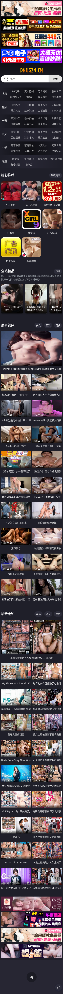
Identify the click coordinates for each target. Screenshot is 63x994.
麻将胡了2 (15, 97)
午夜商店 (29, 158)
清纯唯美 (29, 137)
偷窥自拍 (15, 131)
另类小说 (29, 151)
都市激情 (15, 145)
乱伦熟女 (42, 124)
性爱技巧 (56, 151)
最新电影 (7, 614)
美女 (38, 325)
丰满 (38, 614)
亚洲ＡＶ (15, 104)
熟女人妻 (15, 110)
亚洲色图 (29, 131)
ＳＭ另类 (56, 110)
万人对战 (42, 91)
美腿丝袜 (15, 137)
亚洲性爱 (15, 118)
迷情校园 (15, 151)
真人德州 (29, 91)
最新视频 (7, 325)
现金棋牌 (42, 97)
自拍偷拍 (29, 104)
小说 (4, 148)
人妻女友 (42, 145)
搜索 (55, 78)
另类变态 (56, 124)
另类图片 (56, 137)
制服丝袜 (15, 124)
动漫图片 (56, 131)
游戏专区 (56, 91)
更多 (58, 325)
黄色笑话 (42, 151)
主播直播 (42, 110)
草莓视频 (42, 158)
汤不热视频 (56, 158)
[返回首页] (58, 987)
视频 (4, 107)
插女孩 (15, 158)
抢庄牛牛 (56, 97)
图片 (4, 134)
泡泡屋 (29, 164)
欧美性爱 (56, 118)
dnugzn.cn (31, 70)
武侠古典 (56, 145)
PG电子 (15, 91)
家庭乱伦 (29, 145)
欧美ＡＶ (42, 104)
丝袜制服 (29, 110)
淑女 (48, 614)
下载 (58, 271)
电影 (4, 121)
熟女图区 (42, 137)
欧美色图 (42, 131)
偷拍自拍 (29, 118)
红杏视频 (15, 164)
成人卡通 (42, 118)
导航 (4, 161)
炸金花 (29, 97)
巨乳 (48, 325)
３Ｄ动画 (56, 104)
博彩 (4, 94)
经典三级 (29, 124)
